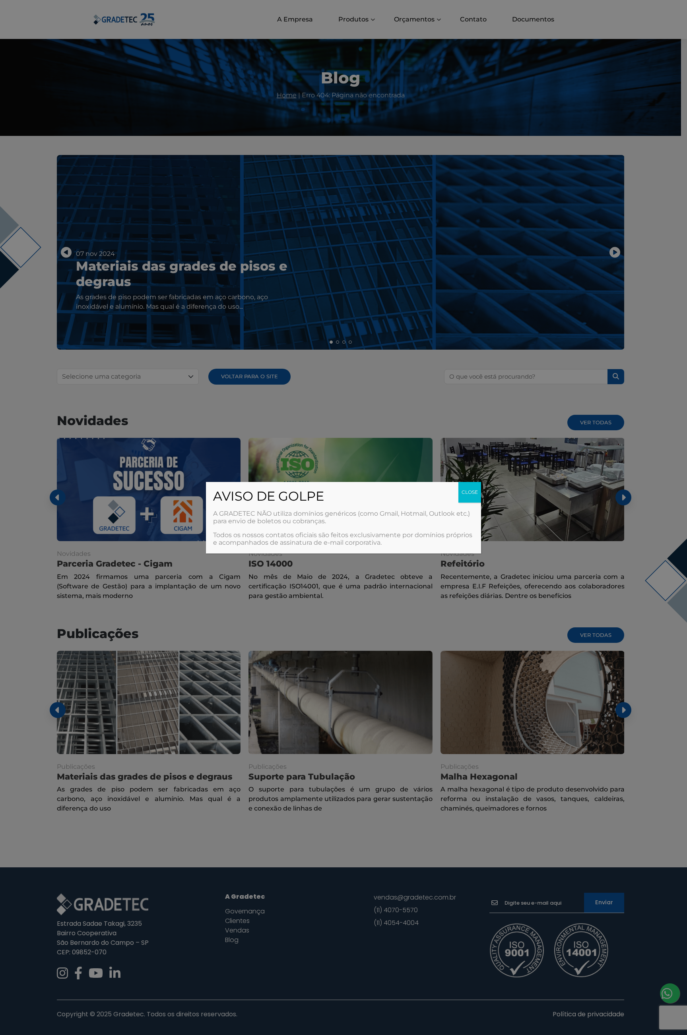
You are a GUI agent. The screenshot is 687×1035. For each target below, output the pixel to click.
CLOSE (470, 492)
